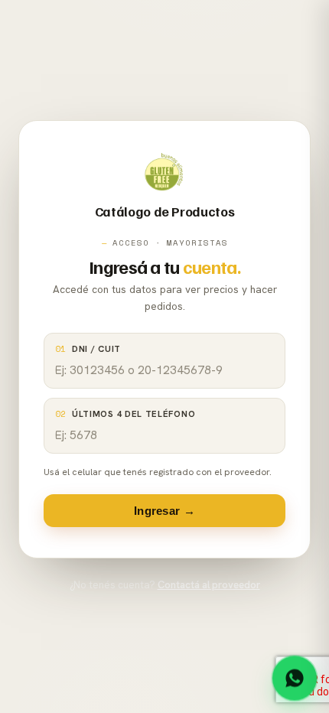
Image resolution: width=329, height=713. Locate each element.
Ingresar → (164, 510)
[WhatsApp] (294, 678)
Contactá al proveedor (209, 584)
